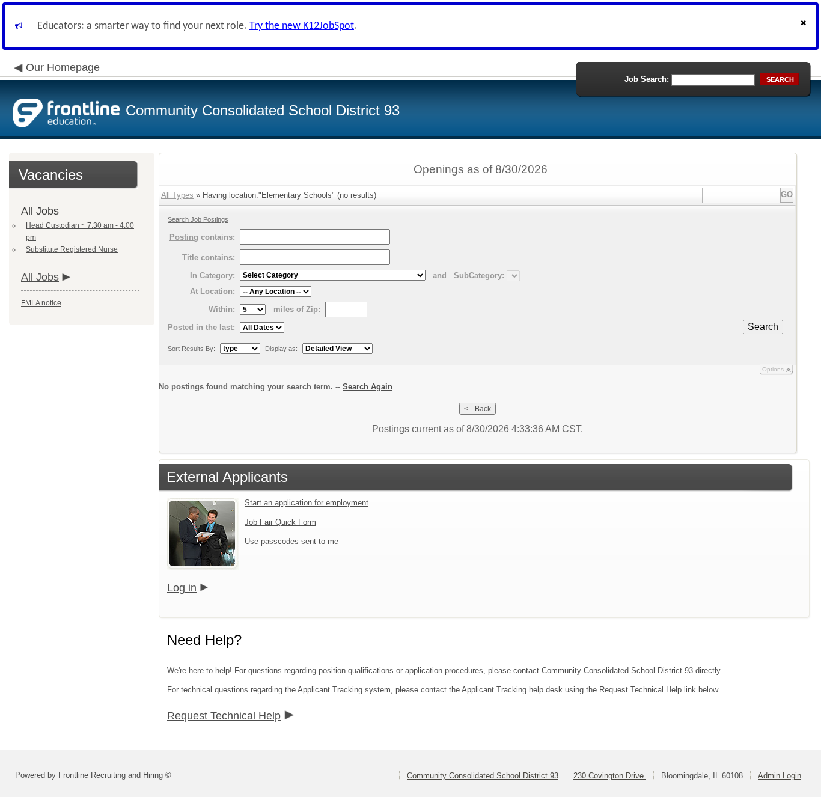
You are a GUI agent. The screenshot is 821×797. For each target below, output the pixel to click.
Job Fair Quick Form (280, 522)
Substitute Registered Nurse (72, 249)
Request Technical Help (224, 715)
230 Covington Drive (609, 775)
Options (773, 369)
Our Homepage (63, 67)
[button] (805, 26)
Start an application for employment (306, 502)
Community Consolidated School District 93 (482, 775)
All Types (177, 195)
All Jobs (40, 277)
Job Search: (646, 79)
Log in (182, 587)
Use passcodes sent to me (291, 541)
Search (763, 327)
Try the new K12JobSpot (301, 26)
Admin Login (779, 775)
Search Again (367, 386)
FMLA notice (41, 303)
